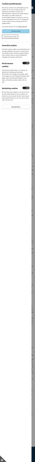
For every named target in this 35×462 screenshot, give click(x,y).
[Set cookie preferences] (3, 458)
